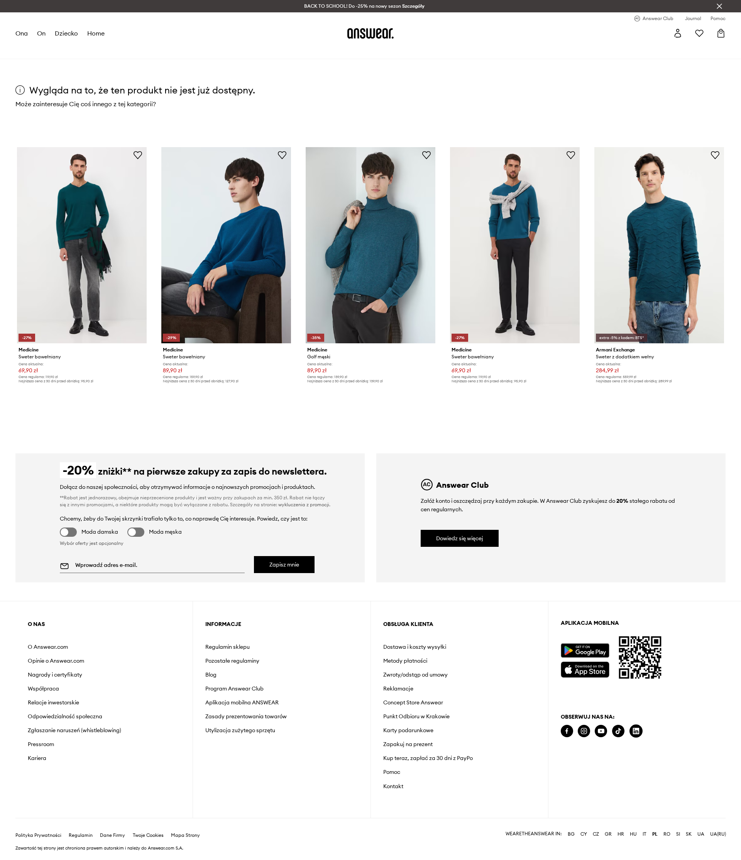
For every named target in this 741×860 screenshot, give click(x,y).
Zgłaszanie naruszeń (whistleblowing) (74, 730)
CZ (596, 834)
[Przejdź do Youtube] (601, 731)
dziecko (66, 33)
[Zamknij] (719, 6)
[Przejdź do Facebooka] (567, 731)
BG (571, 834)
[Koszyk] (721, 33)
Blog (211, 674)
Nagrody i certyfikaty (55, 674)
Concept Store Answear (413, 702)
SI (678, 834)
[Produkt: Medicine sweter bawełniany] (82, 245)
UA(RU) (718, 834)
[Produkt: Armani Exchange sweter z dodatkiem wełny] (659, 245)
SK (689, 834)
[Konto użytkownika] (677, 33)
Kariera (37, 758)
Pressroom (41, 744)
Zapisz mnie (284, 564)
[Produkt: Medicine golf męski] (370, 245)
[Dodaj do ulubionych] (138, 155)
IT (644, 834)
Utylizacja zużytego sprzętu (240, 730)
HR (621, 834)
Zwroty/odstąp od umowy (415, 674)
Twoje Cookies (148, 835)
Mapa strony (185, 835)
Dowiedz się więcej (459, 538)
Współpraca (43, 688)
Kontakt (393, 786)
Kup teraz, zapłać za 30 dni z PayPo (428, 758)
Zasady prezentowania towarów (246, 716)
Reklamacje (398, 688)
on (41, 33)
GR (608, 834)
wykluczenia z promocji (303, 504)
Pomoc (391, 771)
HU (633, 834)
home (96, 33)
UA (700, 834)
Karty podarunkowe (408, 730)
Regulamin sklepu (227, 646)
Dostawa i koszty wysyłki (414, 646)
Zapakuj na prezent (408, 744)
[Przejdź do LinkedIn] (636, 731)
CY (583, 834)
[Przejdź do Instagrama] (584, 731)
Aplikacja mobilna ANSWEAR (242, 702)
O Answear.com (48, 646)
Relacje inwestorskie (53, 702)
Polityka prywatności (38, 835)
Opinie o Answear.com (56, 660)
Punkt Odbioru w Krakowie (416, 716)
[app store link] (585, 669)
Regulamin (81, 835)
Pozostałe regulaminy (232, 660)
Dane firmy (112, 835)
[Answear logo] (370, 33)
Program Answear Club (234, 688)
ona (21, 33)
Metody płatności (405, 660)
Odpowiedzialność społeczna (65, 716)
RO (666, 834)
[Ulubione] (699, 33)
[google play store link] (585, 650)
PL (655, 834)
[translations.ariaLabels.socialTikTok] (618, 731)
